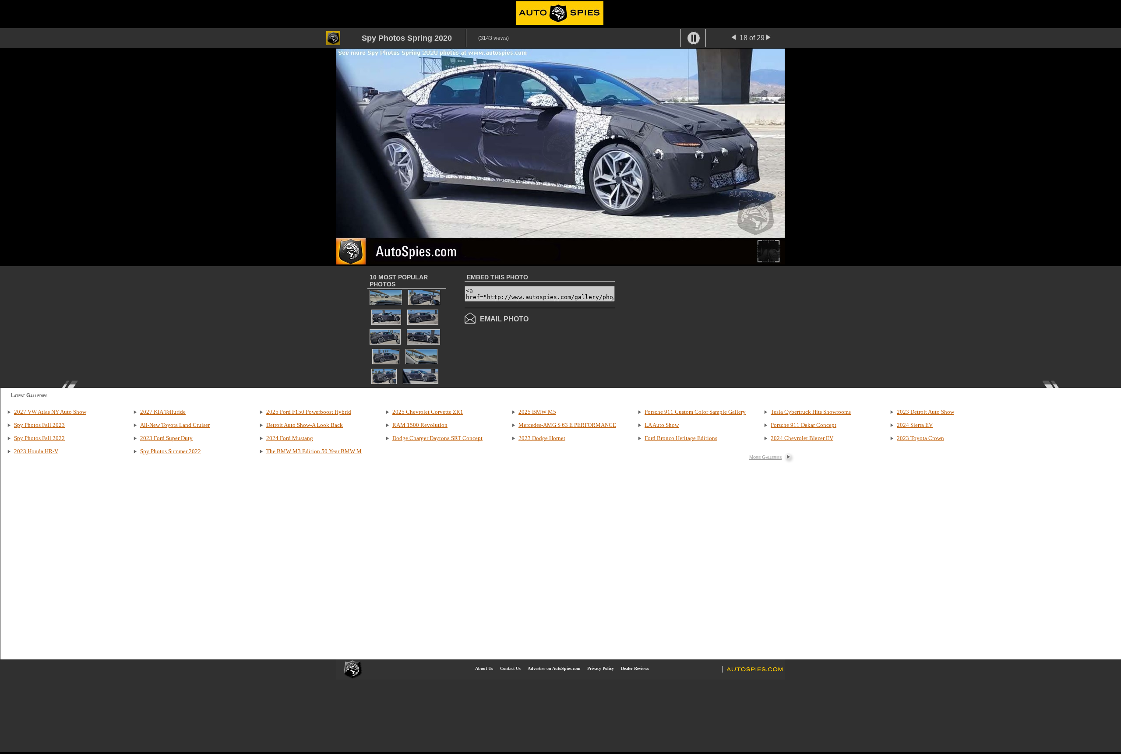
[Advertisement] (688, 326)
